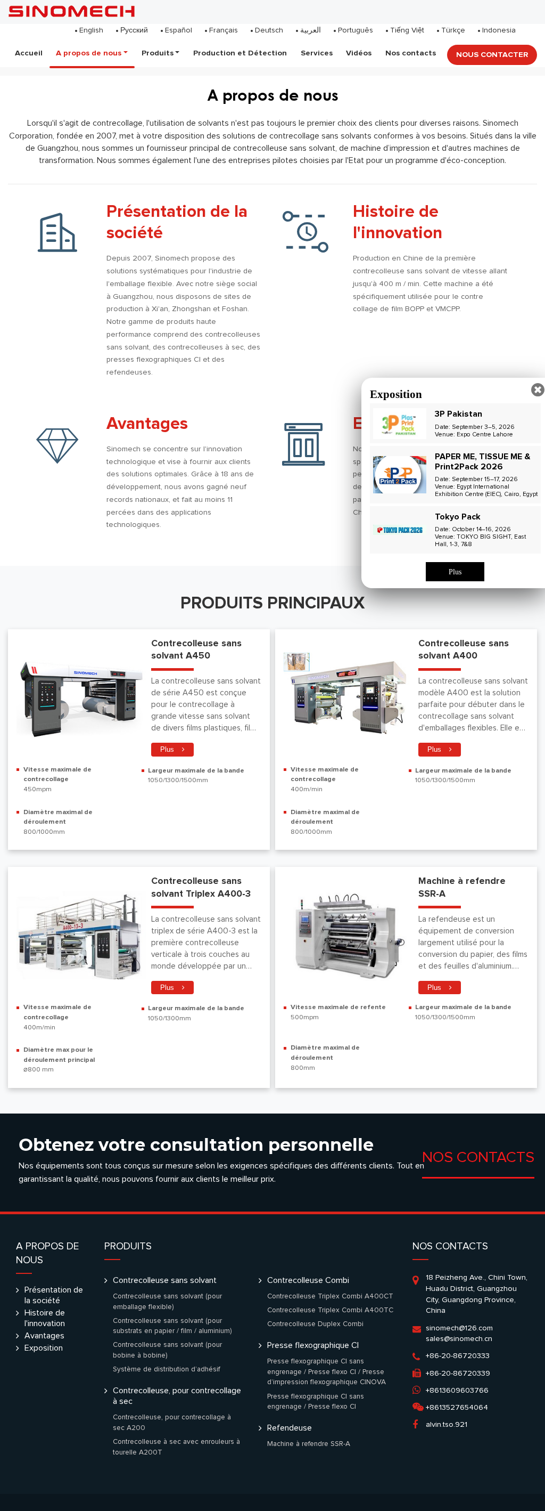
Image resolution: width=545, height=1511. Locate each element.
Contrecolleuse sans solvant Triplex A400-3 (201, 887)
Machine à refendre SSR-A (462, 887)
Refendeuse (289, 1428)
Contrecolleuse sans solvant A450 (196, 650)
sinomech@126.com (459, 1328)
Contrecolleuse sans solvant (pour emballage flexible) (167, 1302)
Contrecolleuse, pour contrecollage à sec (177, 1396)
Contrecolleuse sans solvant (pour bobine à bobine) (167, 1350)
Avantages (147, 424)
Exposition (43, 1348)
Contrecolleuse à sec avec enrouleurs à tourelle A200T (176, 1447)
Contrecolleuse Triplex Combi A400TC (330, 1310)
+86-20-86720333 (458, 1356)
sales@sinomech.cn (459, 1339)
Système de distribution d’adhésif (166, 1369)
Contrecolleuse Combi (308, 1280)
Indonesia (499, 30)
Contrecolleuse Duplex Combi (315, 1324)
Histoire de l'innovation (397, 223)
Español (178, 30)
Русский (134, 30)
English (91, 30)
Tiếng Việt (407, 30)
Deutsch (269, 30)
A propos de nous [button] (88, 53)
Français (223, 30)
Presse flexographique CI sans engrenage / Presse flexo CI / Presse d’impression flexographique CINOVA (326, 1372)
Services (317, 53)
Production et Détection (240, 53)
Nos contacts (410, 53)
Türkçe (453, 30)
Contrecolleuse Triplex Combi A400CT (330, 1296)
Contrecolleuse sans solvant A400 (463, 650)
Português (355, 30)
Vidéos (358, 53)
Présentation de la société (176, 223)
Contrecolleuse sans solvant (165, 1280)
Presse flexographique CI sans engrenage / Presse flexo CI (315, 1402)
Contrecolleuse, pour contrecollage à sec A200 (172, 1422)
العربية (310, 30)
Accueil (29, 53)
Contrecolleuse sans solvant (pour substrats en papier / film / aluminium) (172, 1326)
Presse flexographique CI (313, 1345)
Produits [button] (158, 53)
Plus (167, 749)
